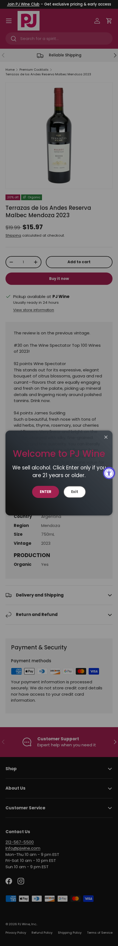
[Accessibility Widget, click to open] (109, 473)
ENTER (45, 491)
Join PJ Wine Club (23, 4)
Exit (74, 491)
